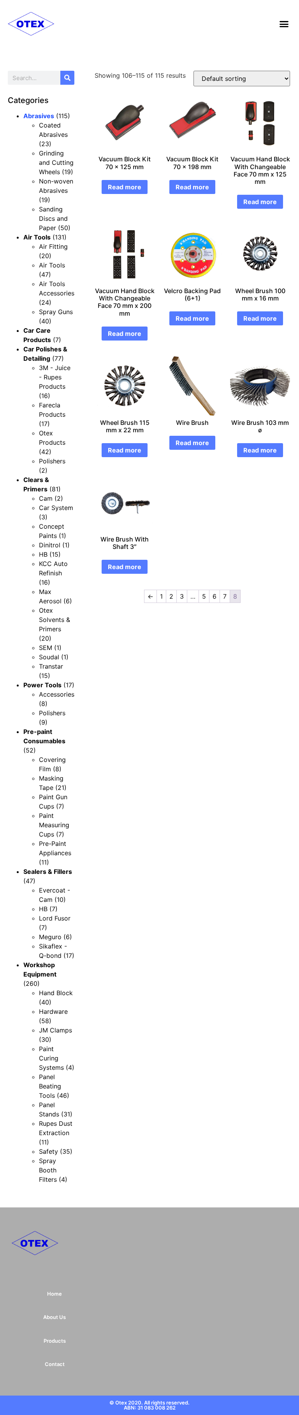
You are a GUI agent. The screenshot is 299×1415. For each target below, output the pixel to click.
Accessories (56, 694)
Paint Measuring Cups (54, 825)
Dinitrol (49, 545)
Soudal (49, 657)
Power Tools (42, 685)
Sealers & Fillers (47, 871)
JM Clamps (55, 1030)
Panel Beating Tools (50, 1086)
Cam (46, 498)
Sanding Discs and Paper (53, 218)
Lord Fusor (54, 918)
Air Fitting (53, 246)
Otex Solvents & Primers (54, 619)
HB (43, 554)
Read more (124, 187)
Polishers (52, 461)
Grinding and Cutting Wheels (56, 162)
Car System (56, 508)
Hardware (53, 1011)
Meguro (50, 937)
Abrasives (38, 116)
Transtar (51, 666)
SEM (45, 648)
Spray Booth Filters (48, 1170)
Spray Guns (56, 312)
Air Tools (37, 237)
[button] (284, 23)
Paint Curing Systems (51, 1058)
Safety (48, 1151)
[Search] (67, 78)
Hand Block (56, 993)
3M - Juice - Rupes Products (54, 377)
